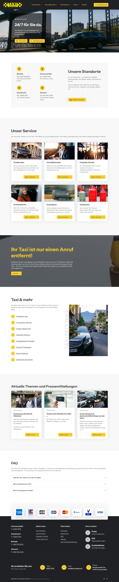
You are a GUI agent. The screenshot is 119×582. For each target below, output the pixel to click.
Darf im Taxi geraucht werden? (23, 490)
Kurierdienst (52, 204)
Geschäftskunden (54, 162)
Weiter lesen (31, 435)
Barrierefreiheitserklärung (69, 542)
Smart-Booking (40, 531)
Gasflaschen (85, 204)
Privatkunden (19, 162)
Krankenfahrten (20, 204)
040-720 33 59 (18, 552)
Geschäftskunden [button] (50, 5)
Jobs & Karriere (41, 533)
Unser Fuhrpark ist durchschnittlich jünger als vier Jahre (92, 416)
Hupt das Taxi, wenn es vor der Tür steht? (27, 477)
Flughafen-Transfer (42, 536)
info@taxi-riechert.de (75, 568)
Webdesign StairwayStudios (40, 579)
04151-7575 (17, 529)
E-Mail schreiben (78, 100)
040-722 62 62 (18, 544)
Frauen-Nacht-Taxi (42, 539)
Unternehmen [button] (64, 5)
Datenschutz (65, 533)
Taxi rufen (22, 41)
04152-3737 (17, 537)
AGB (62, 536)
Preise (94, 531)
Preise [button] (75, 5)
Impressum (64, 531)
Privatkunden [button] (36, 5)
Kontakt (84, 5)
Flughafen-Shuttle (87, 162)
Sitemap (63, 539)
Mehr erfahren (30, 177)
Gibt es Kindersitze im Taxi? (22, 484)
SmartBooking (102, 5)
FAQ (93, 538)
